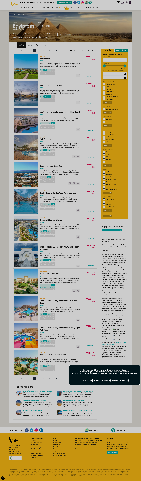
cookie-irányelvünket (122, 372)
